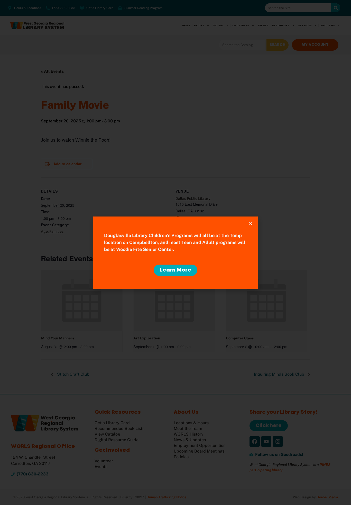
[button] (251, 224)
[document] (175, 252)
